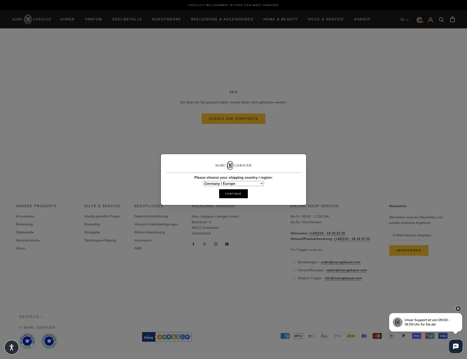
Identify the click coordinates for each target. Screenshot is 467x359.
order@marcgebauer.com (340, 262)
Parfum (93, 19)
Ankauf (362, 19)
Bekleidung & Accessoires (222, 19)
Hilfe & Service (326, 19)
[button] (11, 347)
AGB (137, 248)
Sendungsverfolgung (100, 240)
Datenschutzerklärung (151, 216)
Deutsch (29, 317)
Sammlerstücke (28, 240)
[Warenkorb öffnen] (452, 19)
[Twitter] (204, 244)
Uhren (67, 19)
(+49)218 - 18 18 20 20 (352, 239)
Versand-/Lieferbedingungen (156, 224)
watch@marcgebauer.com (347, 270)
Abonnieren (409, 250)
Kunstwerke (166, 19)
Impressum (143, 240)
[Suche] (441, 19)
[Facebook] (193, 244)
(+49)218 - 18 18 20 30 (327, 233)
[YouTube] (227, 244)
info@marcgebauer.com (343, 278)
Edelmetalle (127, 19)
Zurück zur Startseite (233, 118)
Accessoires (25, 216)
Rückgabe (92, 232)
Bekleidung (24, 224)
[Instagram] (215, 244)
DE (403, 19)
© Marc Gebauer (37, 327)
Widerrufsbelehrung (149, 232)
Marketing (92, 224)
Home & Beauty (280, 19)
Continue (233, 193)
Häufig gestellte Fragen (102, 216)
